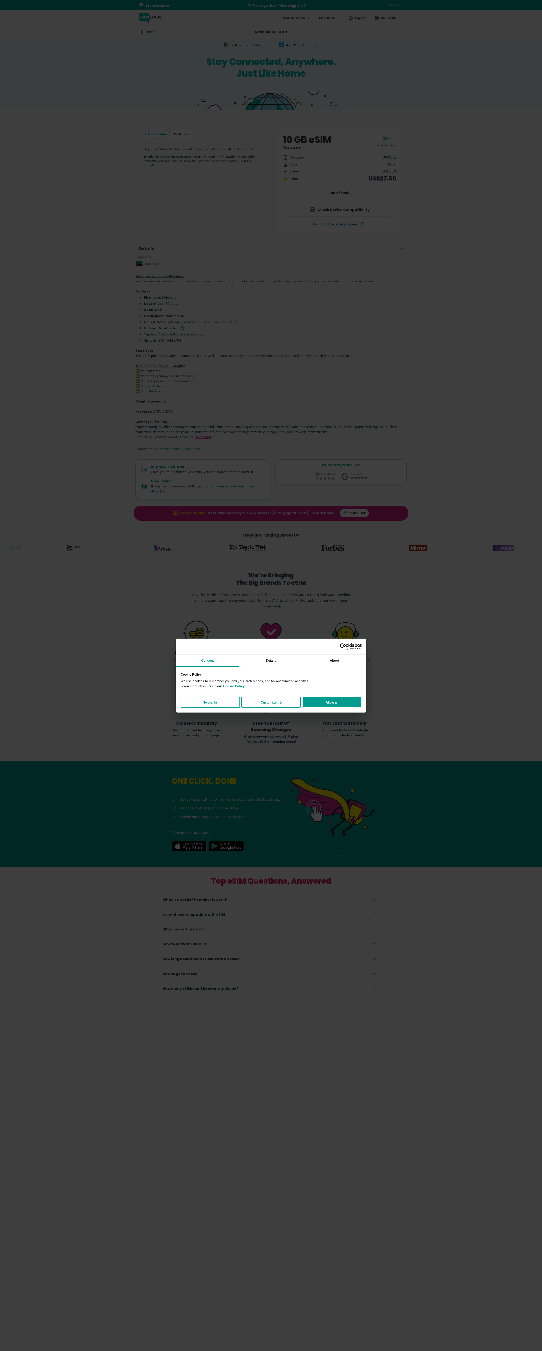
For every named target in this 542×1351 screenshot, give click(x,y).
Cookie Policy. (234, 686)
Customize (269, 702)
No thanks (210, 702)
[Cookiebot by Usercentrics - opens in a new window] (343, 646)
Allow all (332, 702)
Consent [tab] (207, 660)
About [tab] (334, 660)
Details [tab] (271, 660)
